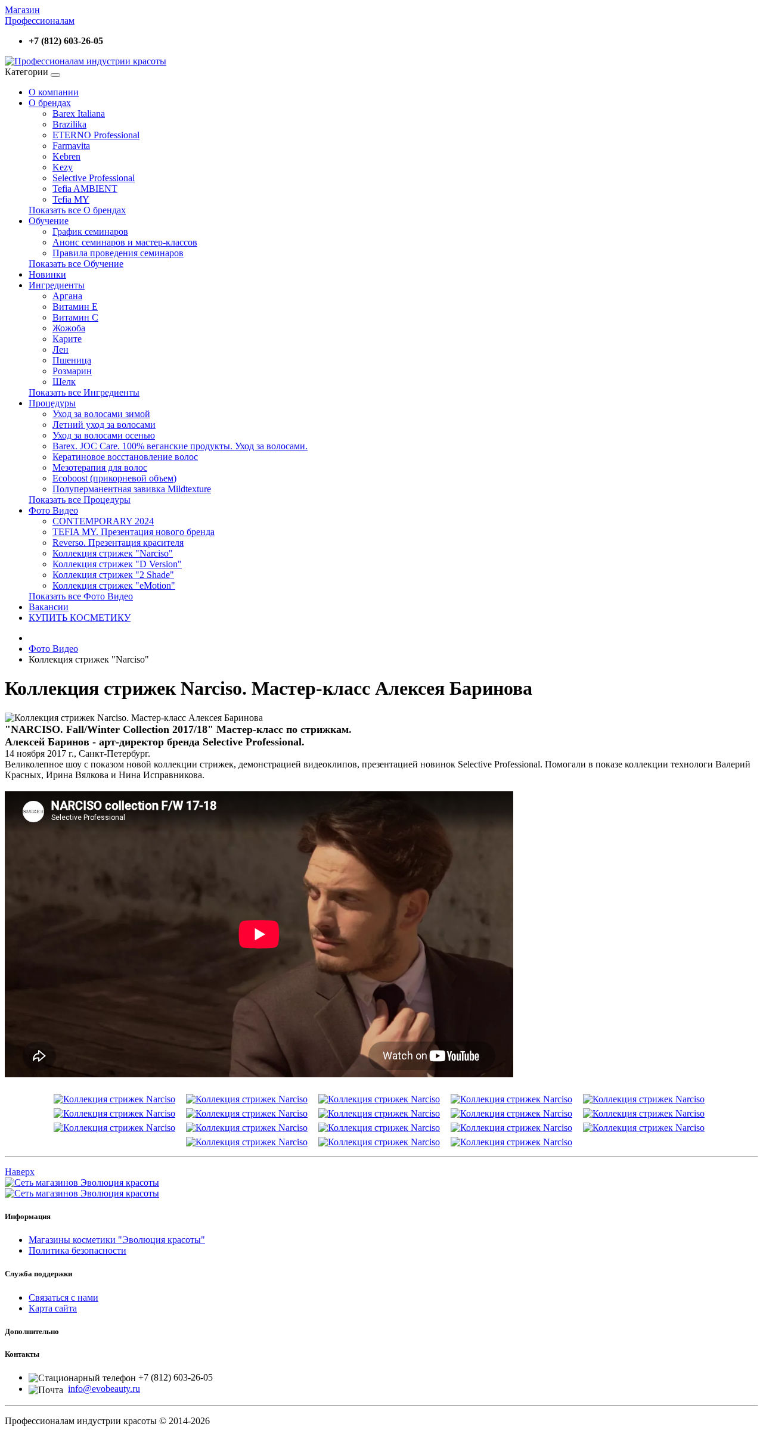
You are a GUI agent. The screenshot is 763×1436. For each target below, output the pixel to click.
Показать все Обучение (76, 264)
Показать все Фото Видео (81, 596)
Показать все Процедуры (80, 500)
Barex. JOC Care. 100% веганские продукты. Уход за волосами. (180, 446)
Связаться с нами (63, 1297)
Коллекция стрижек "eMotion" (113, 585)
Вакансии (49, 607)
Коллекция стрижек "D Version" (117, 564)
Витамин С (75, 317)
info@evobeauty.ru (104, 1389)
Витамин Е (75, 307)
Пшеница (71, 360)
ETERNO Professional (95, 135)
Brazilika (69, 124)
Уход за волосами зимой (101, 414)
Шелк (64, 382)
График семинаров (90, 231)
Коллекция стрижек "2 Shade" (113, 575)
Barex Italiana (78, 113)
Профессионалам (40, 20)
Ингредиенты (57, 285)
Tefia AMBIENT (84, 189)
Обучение (49, 221)
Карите (67, 339)
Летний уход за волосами (104, 424)
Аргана (67, 296)
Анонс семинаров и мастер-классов (124, 242)
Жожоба (68, 328)
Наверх (20, 1172)
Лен (60, 349)
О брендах (50, 103)
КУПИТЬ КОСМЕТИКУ (80, 618)
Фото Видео (53, 510)
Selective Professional (93, 178)
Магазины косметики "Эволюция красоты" (117, 1240)
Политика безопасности (77, 1250)
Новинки (47, 274)
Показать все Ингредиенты (84, 392)
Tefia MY (70, 199)
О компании (54, 92)
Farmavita (71, 146)
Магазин (22, 10)
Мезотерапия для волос (99, 467)
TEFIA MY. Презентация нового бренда (133, 532)
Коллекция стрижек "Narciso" (112, 553)
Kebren (66, 156)
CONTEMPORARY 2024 (103, 521)
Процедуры (52, 403)
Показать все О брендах (77, 210)
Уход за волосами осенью (103, 435)
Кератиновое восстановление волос (125, 457)
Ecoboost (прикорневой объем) (114, 478)
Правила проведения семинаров (118, 253)
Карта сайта (53, 1308)
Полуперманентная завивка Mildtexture (131, 489)
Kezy (62, 167)
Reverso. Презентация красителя (118, 542)
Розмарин (72, 371)
